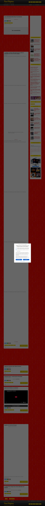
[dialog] (22, 253)
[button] (22, 251)
